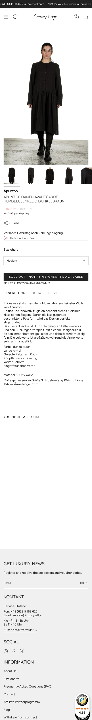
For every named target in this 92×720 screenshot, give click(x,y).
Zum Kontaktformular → (20, 630)
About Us (10, 671)
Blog (7, 710)
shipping (24, 213)
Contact (9, 694)
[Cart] (85, 17)
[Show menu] (5, 17)
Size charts (11, 679)
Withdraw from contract (20, 717)
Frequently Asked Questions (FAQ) (28, 686)
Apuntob (11, 191)
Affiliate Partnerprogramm (22, 702)
